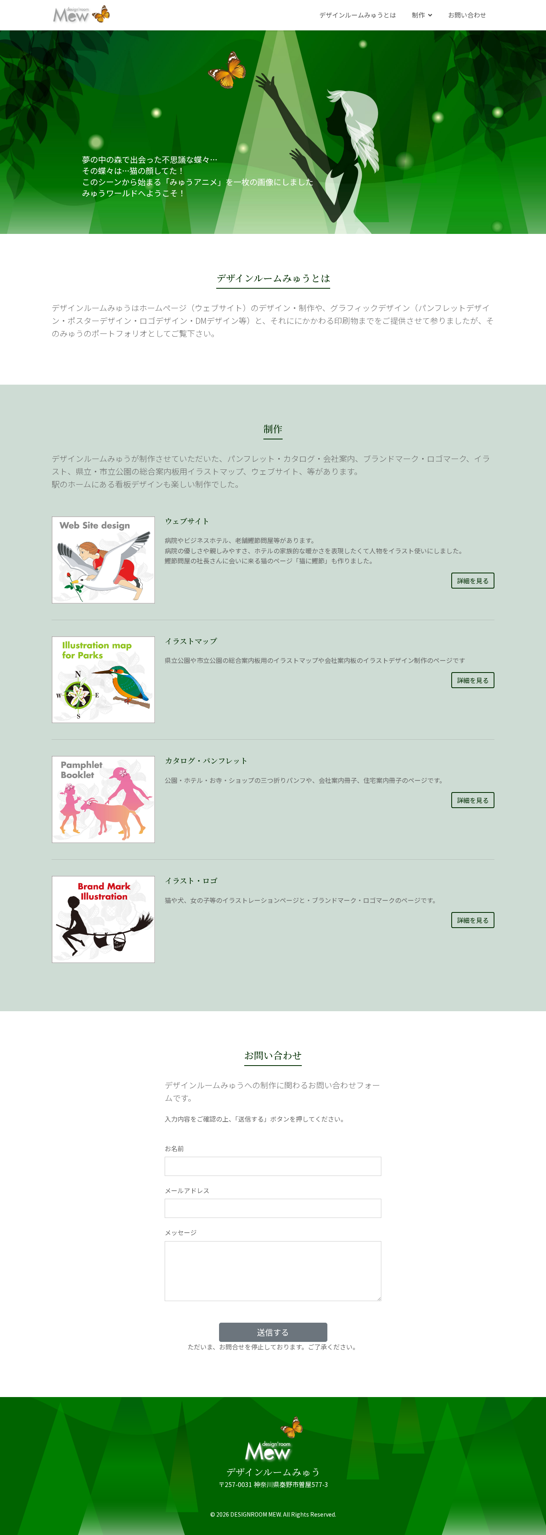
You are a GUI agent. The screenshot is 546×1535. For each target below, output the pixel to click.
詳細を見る (473, 580)
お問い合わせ (467, 15)
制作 (418, 15)
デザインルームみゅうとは (357, 15)
